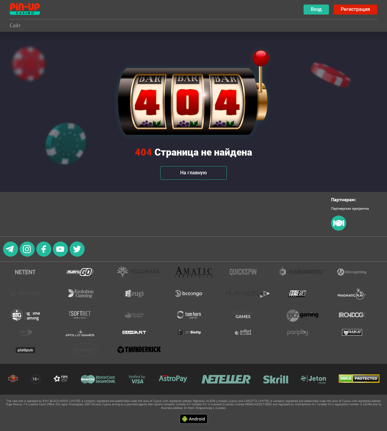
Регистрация (355, 9)
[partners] (338, 229)
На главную (193, 173)
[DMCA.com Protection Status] (359, 379)
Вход (316, 9)
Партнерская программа (350, 208)
